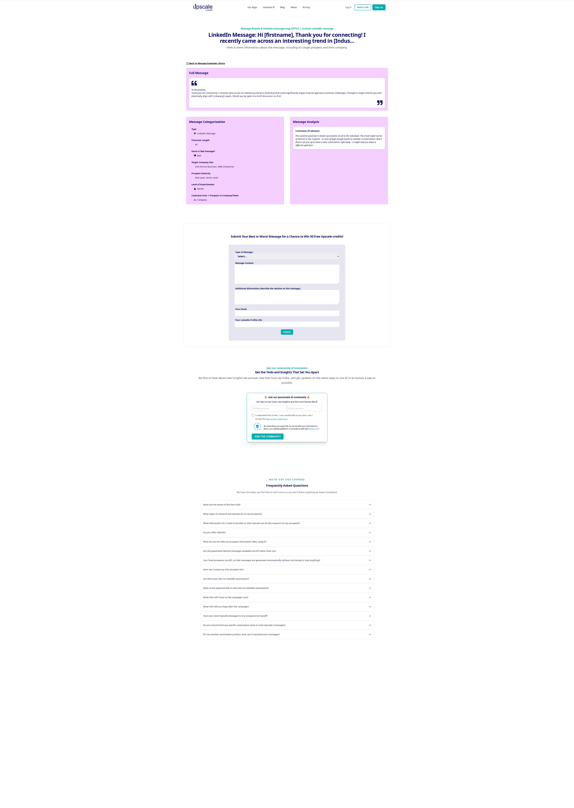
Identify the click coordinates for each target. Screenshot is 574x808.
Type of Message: (244, 252)
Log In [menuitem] (348, 7)
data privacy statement (276, 419)
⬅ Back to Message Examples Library (205, 63)
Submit (287, 332)
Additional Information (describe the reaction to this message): (268, 288)
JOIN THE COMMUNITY (267, 436)
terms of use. (314, 429)
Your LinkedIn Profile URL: (249, 320)
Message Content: (244, 263)
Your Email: (241, 309)
